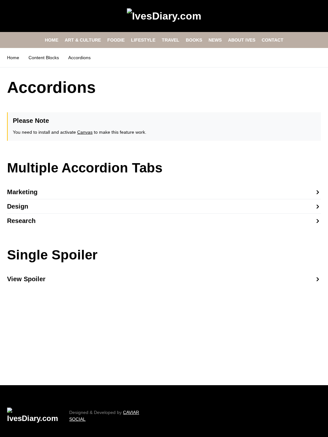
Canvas (85, 132)
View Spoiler (26, 278)
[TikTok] (318, 416)
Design (17, 206)
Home (13, 57)
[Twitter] (310, 416)
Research (21, 220)
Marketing (22, 191)
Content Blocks (44, 57)
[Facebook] (302, 416)
